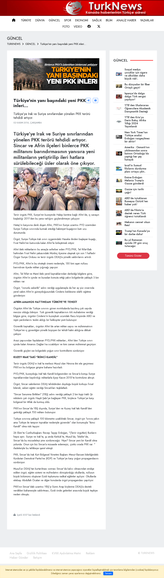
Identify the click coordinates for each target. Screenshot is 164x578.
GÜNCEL (30, 44)
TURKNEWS (13, 44)
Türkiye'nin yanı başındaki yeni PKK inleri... (63, 44)
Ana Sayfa (16, 553)
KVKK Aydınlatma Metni (66, 553)
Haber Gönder (19, 558)
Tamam (108, 573)
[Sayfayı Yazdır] (95, 100)
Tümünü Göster (133, 255)
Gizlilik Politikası (37, 553)
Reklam (90, 553)
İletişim (37, 558)
